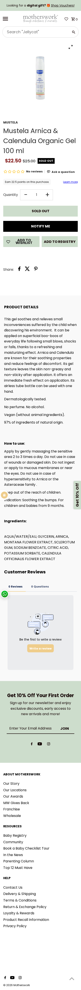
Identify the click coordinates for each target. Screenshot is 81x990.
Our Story (11, 783)
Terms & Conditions (20, 900)
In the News (13, 854)
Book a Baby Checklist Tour (26, 848)
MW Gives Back (16, 802)
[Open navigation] (11, 18)
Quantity (10, 194)
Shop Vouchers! (63, 5)
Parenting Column (18, 861)
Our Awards (13, 796)
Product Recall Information (26, 919)
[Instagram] (48, 745)
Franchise (11, 809)
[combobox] (35, 32)
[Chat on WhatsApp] (4, 594)
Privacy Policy (15, 925)
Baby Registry (15, 835)
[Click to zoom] (71, 47)
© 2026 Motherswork (16, 985)
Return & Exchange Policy (24, 906)
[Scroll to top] (72, 978)
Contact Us (12, 887)
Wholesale (12, 815)
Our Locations (15, 790)
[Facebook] (32, 745)
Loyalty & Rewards (18, 913)
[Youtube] (40, 745)
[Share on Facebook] (19, 270)
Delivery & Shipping (19, 893)
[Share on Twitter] (27, 270)
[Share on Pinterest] (36, 270)
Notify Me (40, 226)
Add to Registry (60, 241)
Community (13, 842)
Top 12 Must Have (17, 867)
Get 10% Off (77, 495)
